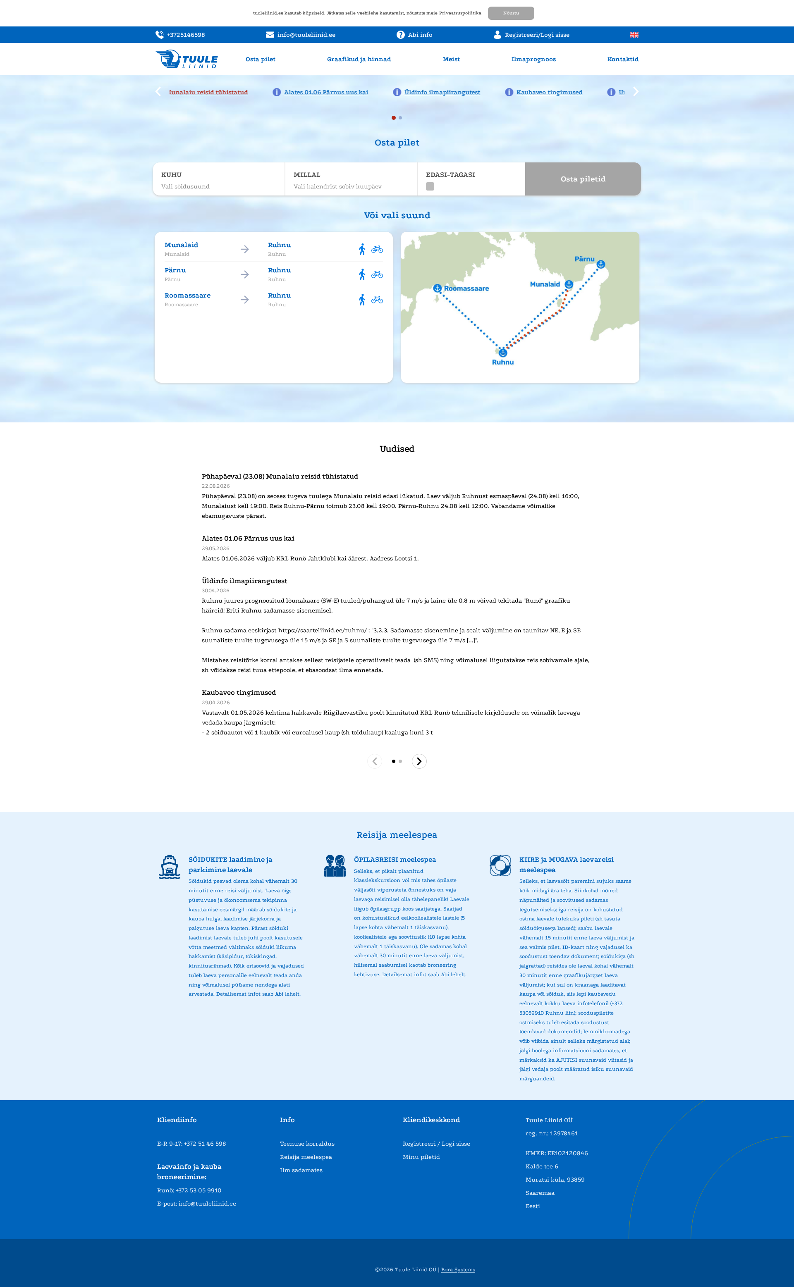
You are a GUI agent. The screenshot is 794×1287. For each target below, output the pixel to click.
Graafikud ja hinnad (359, 59)
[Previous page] (374, 761)
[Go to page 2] (400, 761)
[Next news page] (636, 91)
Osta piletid (583, 179)
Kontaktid (623, 59)
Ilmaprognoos (534, 59)
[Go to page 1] (393, 761)
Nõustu (511, 13)
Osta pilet (260, 59)
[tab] (394, 118)
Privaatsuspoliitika (460, 13)
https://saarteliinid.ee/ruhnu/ (322, 630)
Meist (451, 59)
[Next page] (419, 761)
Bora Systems (458, 1269)
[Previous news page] (158, 91)
